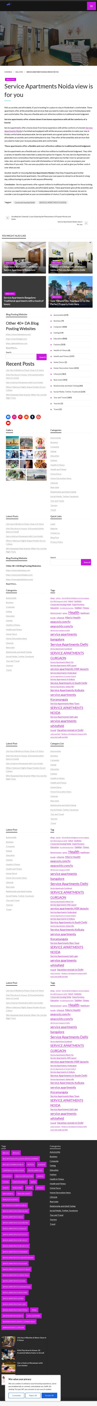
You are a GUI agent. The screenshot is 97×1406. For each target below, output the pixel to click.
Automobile (58, 315)
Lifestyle (57, 374)
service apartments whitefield (63, 723)
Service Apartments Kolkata (67, 690)
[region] (33, 1388)
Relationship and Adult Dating (66, 386)
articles (58, 598)
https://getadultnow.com (16, 343)
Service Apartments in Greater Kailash (63, 676)
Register (54, 528)
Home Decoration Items (64, 368)
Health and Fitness (61, 356)
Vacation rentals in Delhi (70, 730)
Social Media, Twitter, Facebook (67, 392)
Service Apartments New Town (64, 703)
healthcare (84, 613)
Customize (16, 1395)
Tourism (57, 403)
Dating (56, 333)
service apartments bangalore (63, 636)
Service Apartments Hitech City (62, 662)
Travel (56, 409)
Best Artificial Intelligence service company (75, 598)
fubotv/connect (56, 613)
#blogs (52, 598)
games (65, 613)
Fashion (57, 344)
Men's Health (72, 617)
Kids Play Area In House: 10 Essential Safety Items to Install (30, 1351)
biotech (70, 601)
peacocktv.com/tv (61, 626)
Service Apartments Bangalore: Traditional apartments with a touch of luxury (24, 300)
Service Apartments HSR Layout (63, 665)
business (77, 601)
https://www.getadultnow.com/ (19, 579)
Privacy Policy (56, 542)
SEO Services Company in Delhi (60, 630)
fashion (78, 607)
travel (53, 730)
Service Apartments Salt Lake (64, 717)
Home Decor (59, 362)
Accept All (49, 1395)
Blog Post (54, 537)
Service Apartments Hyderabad (63, 673)
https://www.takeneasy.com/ (18, 334)
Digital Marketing (78, 605)
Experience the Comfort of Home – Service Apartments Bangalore (21, 268)
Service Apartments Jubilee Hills (62, 687)
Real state (19, 72)
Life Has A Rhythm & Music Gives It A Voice (25, 370)
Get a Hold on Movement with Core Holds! (24, 382)
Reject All (33, 1395)
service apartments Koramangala (63, 697)
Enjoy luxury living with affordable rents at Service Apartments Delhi (68, 268)
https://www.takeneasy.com (18, 570)
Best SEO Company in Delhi (58, 601)
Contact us (55, 533)
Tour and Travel (60, 397)
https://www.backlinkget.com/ (19, 575)
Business (57, 321)
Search (8, 352)
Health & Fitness (60, 350)
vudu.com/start (55, 734)
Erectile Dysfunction (67, 608)
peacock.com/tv (60, 621)
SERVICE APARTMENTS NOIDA (52, 202)
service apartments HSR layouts (69, 669)
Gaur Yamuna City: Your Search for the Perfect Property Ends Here (70, 302)
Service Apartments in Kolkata (62, 679)
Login (52, 524)
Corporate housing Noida (25, 202)
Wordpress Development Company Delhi (74, 734)
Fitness (86, 608)
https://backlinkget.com (16, 339)
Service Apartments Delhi (69, 644)
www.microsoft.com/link (59, 737)
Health (73, 612)
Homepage (8, 72)
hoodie (53, 618)
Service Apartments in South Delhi (68, 682)
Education (58, 338)
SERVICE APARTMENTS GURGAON (67, 655)
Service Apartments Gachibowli (61, 649)
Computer (58, 327)
